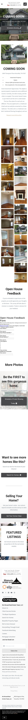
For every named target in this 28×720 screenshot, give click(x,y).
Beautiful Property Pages (10, 621)
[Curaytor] (9, 601)
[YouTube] (11, 592)
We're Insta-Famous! (8, 624)
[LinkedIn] (8, 592)
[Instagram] (14, 592)
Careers (4, 633)
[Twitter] (5, 592)
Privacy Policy (14, 691)
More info (15, 713)
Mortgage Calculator (8, 637)
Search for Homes (7, 617)
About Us (5, 608)
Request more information (14, 115)
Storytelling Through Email (10, 627)
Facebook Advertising (9, 630)
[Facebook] (3, 592)
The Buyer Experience (9, 614)
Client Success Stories (9, 611)
